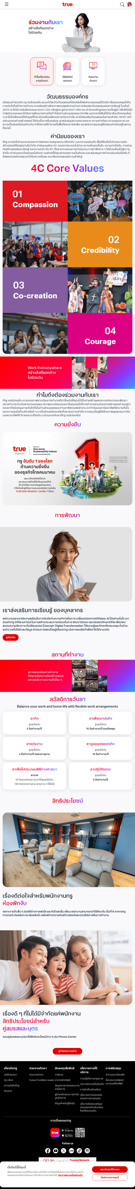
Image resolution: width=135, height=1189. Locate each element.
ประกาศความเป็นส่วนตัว (70, 1175)
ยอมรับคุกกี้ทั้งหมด (110, 1169)
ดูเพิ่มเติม (10, 637)
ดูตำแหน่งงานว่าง (67, 1051)
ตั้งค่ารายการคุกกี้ (110, 1177)
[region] (44, 1172)
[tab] (41, 71)
